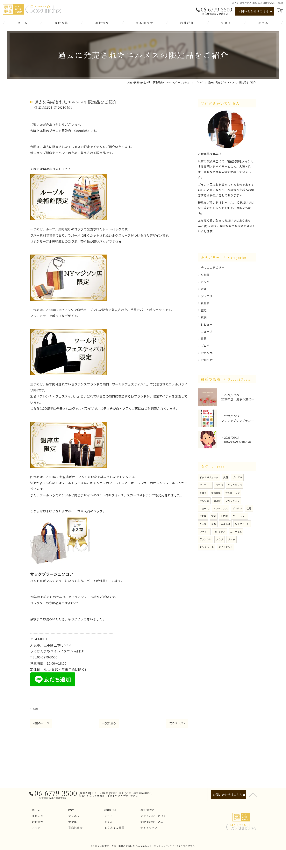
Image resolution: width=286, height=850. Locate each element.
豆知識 (34, 709)
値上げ (217, 500)
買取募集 (216, 492)
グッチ (231, 539)
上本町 (224, 516)
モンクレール (206, 547)
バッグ (205, 282)
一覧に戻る (109, 723)
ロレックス (219, 531)
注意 (204, 339)
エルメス (225, 523)
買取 (213, 523)
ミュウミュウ (235, 485)
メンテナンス (220, 508)
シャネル (204, 531)
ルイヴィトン (242, 523)
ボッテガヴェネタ (208, 477)
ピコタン (237, 508)
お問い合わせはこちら (253, 11)
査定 (204, 310)
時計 (204, 289)
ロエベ (219, 485)
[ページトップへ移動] (253, 795)
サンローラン (232, 492)
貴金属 (205, 303)
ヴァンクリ (205, 539)
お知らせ (207, 360)
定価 (213, 516)
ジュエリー (208, 296)
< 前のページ (41, 723)
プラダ (219, 539)
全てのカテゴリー (213, 267)
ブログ (205, 345)
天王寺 (203, 523)
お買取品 (207, 353)
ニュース (206, 331)
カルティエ (236, 531)
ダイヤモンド (225, 547)
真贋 (204, 317)
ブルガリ (237, 477)
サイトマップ (149, 827)
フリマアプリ (232, 500)
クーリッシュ (239, 516)
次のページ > (177, 723)
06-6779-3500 (47, 657)
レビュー (207, 324)
